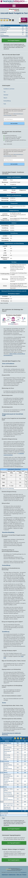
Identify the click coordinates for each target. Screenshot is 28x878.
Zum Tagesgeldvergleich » (14, 842)
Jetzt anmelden (14, 123)
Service (2, 34)
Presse (24, 874)
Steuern (5, 97)
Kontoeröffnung (3, 30)
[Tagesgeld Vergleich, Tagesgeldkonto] (14, 2)
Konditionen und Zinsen (9, 88)
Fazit (5, 103)
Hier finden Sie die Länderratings (7, 488)
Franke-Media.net (23, 872)
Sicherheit (6, 94)
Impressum (5, 874)
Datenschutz (12, 874)
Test (4, 91)
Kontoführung (3, 32)
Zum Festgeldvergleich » (14, 860)
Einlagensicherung (4, 28)
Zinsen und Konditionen (5, 27)
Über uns (19, 874)
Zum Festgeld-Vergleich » (14, 40)
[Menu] (14, 6)
